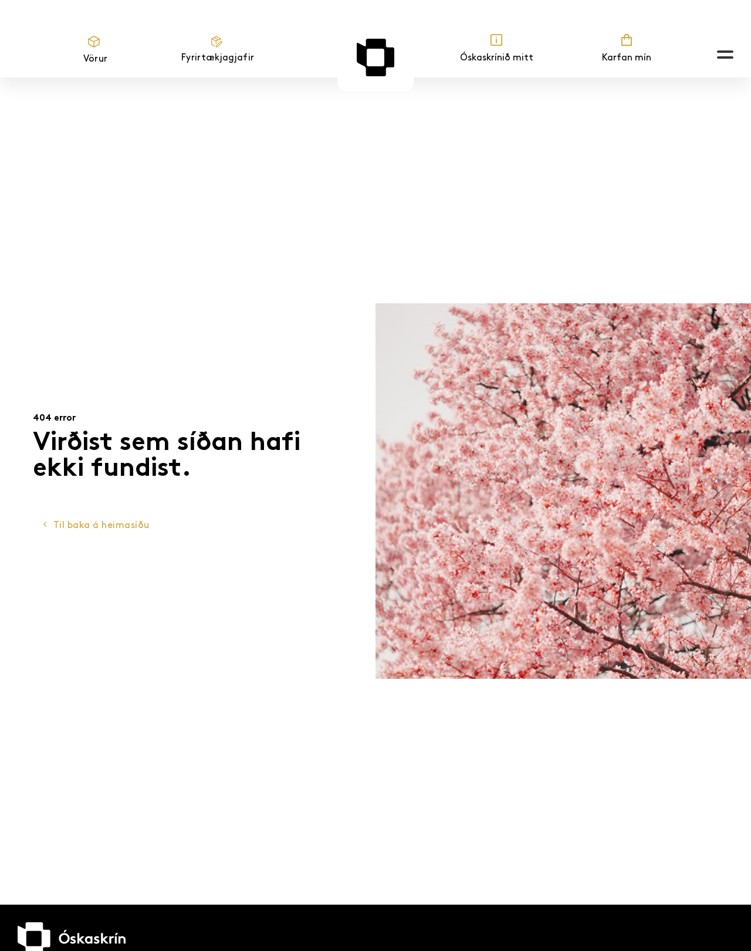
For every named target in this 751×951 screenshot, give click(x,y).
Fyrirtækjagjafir (217, 57)
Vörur (95, 59)
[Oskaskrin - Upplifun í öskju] (375, 57)
